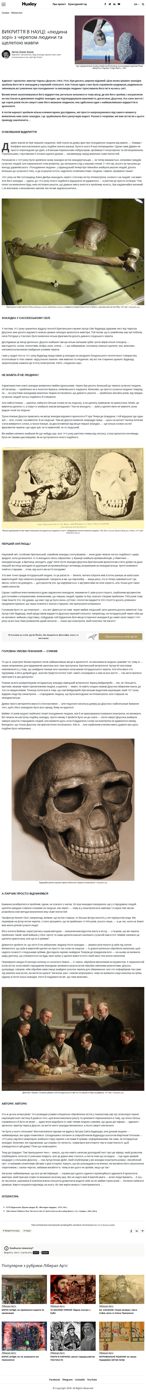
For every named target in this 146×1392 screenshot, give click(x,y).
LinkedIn (80, 1379)
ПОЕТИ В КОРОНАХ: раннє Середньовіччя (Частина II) (72, 1358)
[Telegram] (110, 4)
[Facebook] (105, 4)
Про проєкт (59, 4)
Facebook (54, 1379)
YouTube (92, 1379)
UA (135, 4)
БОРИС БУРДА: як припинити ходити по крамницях (23, 1311)
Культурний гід (77, 4)
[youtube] (119, 4)
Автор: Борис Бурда (23, 51)
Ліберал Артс (17, 12)
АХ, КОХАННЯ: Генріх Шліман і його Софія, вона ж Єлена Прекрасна (118, 1311)
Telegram (67, 1379)
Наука (28, 1230)
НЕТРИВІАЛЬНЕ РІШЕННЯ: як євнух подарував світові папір (117, 1358)
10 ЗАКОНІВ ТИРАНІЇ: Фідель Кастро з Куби (70, 1311)
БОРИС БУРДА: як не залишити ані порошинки (20, 1358)
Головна (5, 12)
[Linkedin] (114, 4)
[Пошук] (143, 4)
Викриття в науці (12, 1230)
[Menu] (3, 4)
